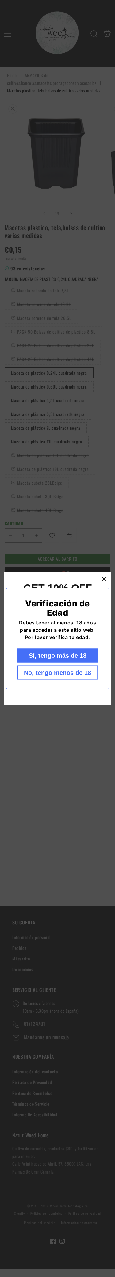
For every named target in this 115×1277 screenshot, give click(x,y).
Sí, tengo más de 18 (57, 655)
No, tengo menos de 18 (57, 672)
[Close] (104, 579)
